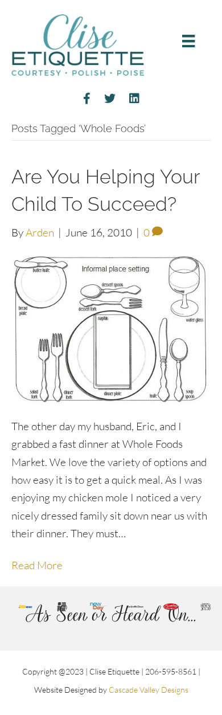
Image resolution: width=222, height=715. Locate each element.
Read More (37, 565)
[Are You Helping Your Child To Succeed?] (111, 328)
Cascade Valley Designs (148, 689)
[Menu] (188, 40)
